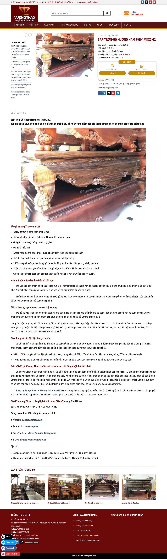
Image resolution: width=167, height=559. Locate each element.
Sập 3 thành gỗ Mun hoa (93, 503)
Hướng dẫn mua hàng (84, 520)
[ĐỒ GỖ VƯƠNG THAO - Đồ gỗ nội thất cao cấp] (28, 13)
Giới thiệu (34, 25)
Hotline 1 (112, 73)
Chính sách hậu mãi (83, 530)
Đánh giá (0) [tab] (21, 113)
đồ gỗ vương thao (114, 84)
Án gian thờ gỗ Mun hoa (130, 503)
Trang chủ (19, 25)
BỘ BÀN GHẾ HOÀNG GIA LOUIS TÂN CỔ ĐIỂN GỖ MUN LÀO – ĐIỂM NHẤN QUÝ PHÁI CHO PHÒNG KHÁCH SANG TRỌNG (20, 51)
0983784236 (111, 69)
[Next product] (26, 35)
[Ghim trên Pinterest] (113, 93)
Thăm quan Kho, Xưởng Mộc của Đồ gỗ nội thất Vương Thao (20, 64)
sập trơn (137, 84)
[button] (38, 74)
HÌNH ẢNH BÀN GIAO (69, 25)
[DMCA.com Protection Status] (31, 543)
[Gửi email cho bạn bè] (109, 93)
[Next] (156, 491)
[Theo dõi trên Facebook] (142, 2)
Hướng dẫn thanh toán (84, 525)
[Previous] (11, 491)
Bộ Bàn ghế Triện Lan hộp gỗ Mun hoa (24, 503)
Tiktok (8, 536)
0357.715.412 (11, 554)
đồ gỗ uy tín (104, 84)
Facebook (10, 548)
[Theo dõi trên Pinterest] (150, 2)
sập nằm (132, 84)
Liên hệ (127, 25)
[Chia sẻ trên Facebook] (100, 93)
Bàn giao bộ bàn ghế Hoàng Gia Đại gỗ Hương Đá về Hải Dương (20, 95)
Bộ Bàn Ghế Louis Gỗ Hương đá (59, 503)
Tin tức (87, 25)
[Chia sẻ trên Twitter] (104, 93)
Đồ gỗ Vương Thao (112, 88)
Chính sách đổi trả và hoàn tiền (87, 535)
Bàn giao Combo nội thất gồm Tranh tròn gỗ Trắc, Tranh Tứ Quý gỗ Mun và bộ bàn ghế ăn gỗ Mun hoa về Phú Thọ (21, 76)
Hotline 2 (141, 73)
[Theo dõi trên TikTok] (146, 2)
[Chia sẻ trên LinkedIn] (118, 93)
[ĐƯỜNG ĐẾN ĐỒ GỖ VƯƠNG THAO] (127, 530)
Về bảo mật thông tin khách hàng (88, 540)
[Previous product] (30, 35)
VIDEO (99, 25)
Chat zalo (10, 542)
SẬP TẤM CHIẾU (113, 36)
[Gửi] (107, 13)
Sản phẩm (49, 25)
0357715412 (141, 69)
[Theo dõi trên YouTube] (154, 2)
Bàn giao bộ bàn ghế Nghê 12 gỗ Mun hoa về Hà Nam (21, 86)
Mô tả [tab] (13, 113)
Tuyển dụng (113, 25)
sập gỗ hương (124, 84)
